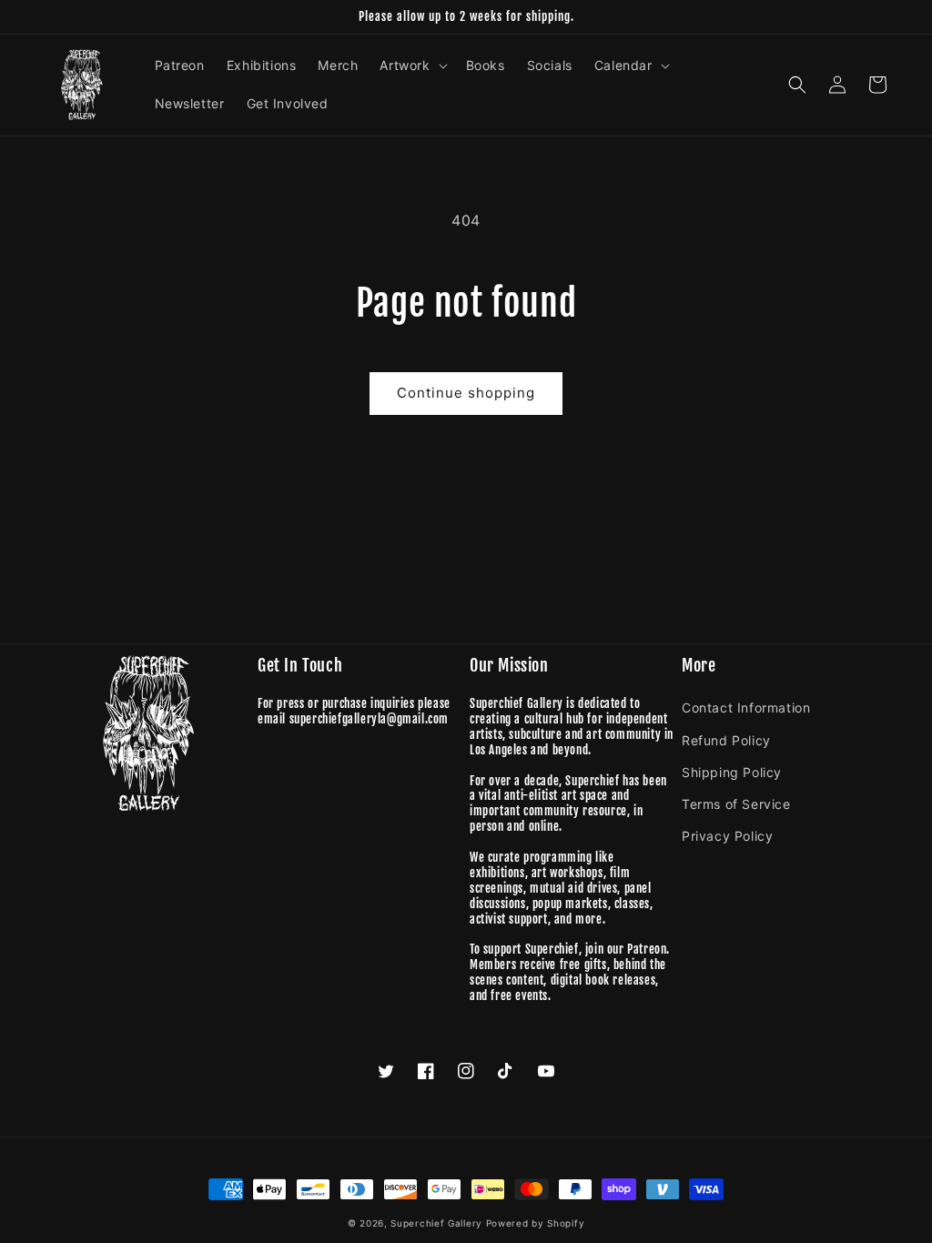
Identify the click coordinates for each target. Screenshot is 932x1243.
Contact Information (746, 707)
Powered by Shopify (535, 1223)
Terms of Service (736, 804)
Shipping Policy (732, 772)
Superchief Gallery (436, 1223)
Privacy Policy (727, 836)
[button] (411, 65)
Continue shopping (466, 392)
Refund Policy (726, 740)
